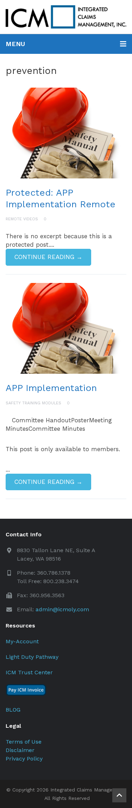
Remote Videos (22, 219)
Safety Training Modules (33, 403)
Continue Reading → (48, 256)
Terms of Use (24, 741)
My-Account (22, 641)
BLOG (13, 709)
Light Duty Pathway (32, 657)
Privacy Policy (24, 758)
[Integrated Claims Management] (66, 17)
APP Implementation (51, 388)
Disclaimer (20, 750)
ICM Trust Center (29, 672)
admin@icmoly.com (62, 609)
